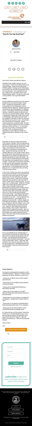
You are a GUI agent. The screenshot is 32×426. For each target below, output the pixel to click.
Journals (7, 32)
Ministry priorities (16, 413)
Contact (24, 7)
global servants (16, 409)
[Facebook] (9, 3)
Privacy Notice (24, 422)
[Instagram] (12, 3)
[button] (26, 22)
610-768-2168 (16, 418)
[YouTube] (23, 3)
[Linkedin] (16, 3)
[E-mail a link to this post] (18, 69)
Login (7, 7)
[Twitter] (19, 3)
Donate (15, 7)
